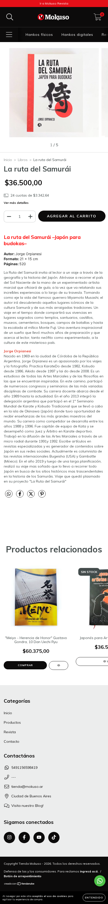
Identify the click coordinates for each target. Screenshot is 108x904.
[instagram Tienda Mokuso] (9, 837)
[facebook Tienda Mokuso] (24, 837)
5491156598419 (24, 767)
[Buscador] (10, 17)
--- (13, 777)
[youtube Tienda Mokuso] (39, 837)
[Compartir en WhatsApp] (9, 494)
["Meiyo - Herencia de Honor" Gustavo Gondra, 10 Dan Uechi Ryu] (58, 665)
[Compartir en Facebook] (20, 496)
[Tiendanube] (19, 884)
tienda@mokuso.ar (27, 786)
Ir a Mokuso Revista (54, 3)
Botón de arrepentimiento (22, 876)
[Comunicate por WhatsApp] (99, 880)
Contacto (11, 741)
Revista (10, 732)
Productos (12, 722)
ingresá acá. (89, 871)
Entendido (94, 897)
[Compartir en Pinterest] (42, 496)
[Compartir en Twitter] (31, 496)
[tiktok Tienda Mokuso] (54, 837)
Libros (23, 160)
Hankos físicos (39, 34)
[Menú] (9, 34)
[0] (97, 18)
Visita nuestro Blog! (27, 805)
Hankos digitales (77, 34)
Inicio (8, 160)
